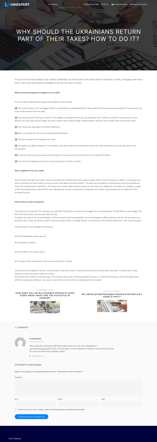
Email (60, 399)
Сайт (103, 399)
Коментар (18, 377)
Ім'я (17, 399)
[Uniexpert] (17, 4)
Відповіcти (37, 356)
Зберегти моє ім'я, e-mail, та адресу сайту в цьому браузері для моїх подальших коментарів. (51, 409)
